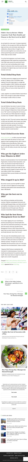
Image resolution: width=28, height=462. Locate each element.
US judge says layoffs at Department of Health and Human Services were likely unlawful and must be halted (16, 420)
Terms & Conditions (8, 455)
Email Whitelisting (20, 455)
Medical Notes (14, 458)
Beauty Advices (5, 29)
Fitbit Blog (16, 264)
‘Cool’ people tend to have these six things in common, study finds (17, 440)
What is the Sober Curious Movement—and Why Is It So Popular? (14, 283)
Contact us (9, 453)
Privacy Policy (18, 453)
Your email (14, 396)
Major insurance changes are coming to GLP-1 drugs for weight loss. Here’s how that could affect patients (16, 433)
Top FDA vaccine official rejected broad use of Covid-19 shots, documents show (17, 426)
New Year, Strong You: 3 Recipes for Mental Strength (13, 294)
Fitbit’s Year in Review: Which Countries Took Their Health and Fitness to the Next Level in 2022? (14, 262)
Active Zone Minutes (6, 137)
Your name (14, 392)
